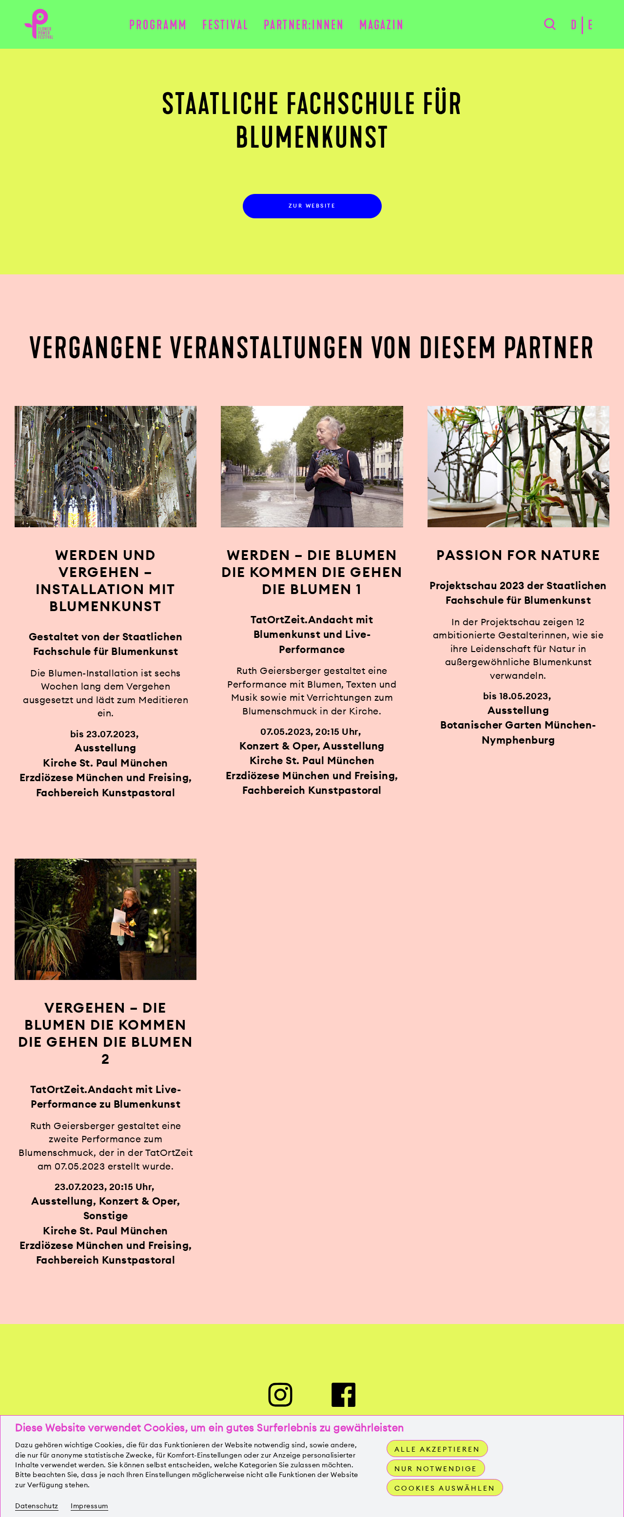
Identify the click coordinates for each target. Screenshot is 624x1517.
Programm (158, 25)
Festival (225, 25)
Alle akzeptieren (437, 1449)
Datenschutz (36, 1505)
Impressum (89, 1505)
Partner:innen (304, 25)
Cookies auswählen (444, 1488)
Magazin (381, 25)
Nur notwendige (435, 1468)
